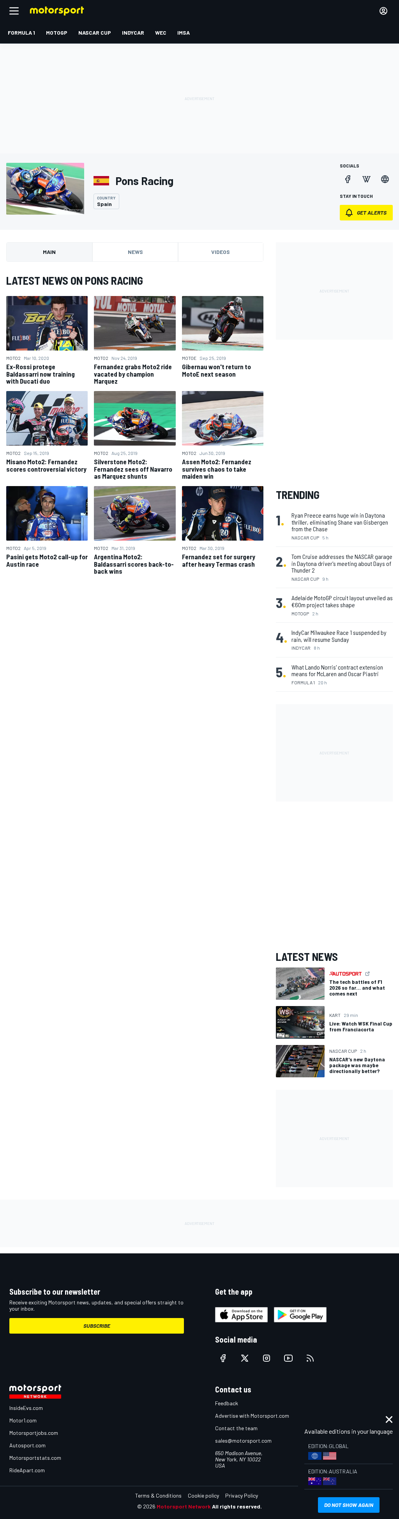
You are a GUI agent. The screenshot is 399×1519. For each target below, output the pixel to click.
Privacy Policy (241, 1495)
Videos (220, 251)
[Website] (385, 179)
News (135, 251)
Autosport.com (27, 1445)
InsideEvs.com (26, 1407)
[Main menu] (14, 11)
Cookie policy (203, 1495)
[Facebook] (347, 179)
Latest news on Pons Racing (74, 280)
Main (49, 251)
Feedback (226, 1403)
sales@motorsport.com (243, 1440)
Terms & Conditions (158, 1495)
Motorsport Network (184, 1506)
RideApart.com (27, 1470)
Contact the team (236, 1428)
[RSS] (310, 1358)
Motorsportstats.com (35, 1457)
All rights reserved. (237, 1506)
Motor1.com (23, 1420)
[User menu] (383, 11)
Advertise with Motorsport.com (252, 1415)
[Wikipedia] (366, 179)
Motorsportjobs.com (33, 1432)
